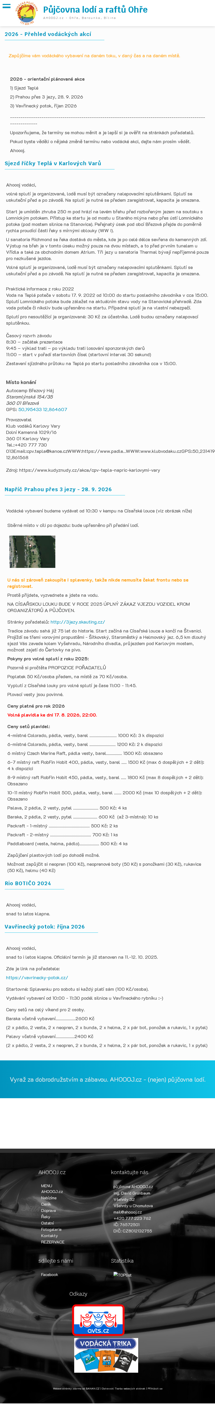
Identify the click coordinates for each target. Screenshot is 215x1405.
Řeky (45, 1216)
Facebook (49, 1274)
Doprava (48, 1210)
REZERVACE (52, 1242)
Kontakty (49, 1235)
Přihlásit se (155, 1388)
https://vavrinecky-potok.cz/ (37, 977)
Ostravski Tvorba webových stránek (123, 1388)
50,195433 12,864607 (42, 409)
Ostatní (47, 1223)
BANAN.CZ (93, 1388)
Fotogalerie (51, 1229)
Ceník (46, 1204)
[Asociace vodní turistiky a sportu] (98, 1319)
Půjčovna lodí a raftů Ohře (95, 9)
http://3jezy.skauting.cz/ (78, 622)
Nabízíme (49, 1197)
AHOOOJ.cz (52, 1191)
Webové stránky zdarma (67, 1388)
